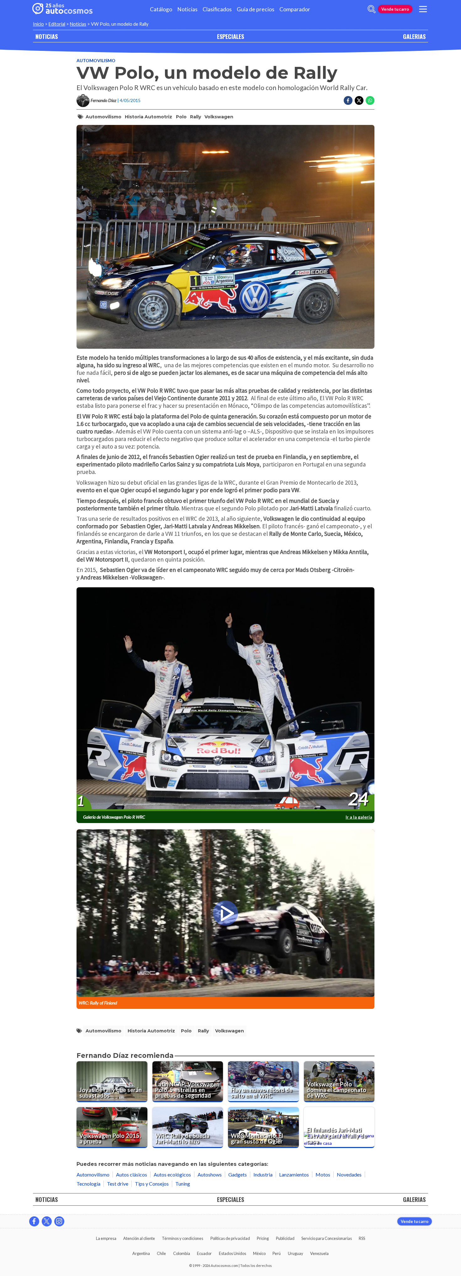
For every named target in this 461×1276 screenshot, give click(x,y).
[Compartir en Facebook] (348, 100)
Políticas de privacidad (230, 1238)
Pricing (263, 1238)
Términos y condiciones (182, 1238)
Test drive (117, 1184)
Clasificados (217, 9)
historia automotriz (148, 117)
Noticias (187, 9)
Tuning (182, 1184)
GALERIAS (414, 36)
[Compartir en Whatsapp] (370, 100)
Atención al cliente (139, 1238)
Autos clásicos (131, 1174)
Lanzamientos (294, 1174)
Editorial (57, 24)
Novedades (349, 1174)
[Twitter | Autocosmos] (47, 1221)
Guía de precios (255, 9)
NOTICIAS (46, 36)
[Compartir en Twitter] (359, 100)
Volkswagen (218, 117)
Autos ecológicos (172, 1174)
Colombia (181, 1253)
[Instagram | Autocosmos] (59, 1221)
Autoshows (210, 1174)
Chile (161, 1253)
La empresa (106, 1238)
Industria (263, 1174)
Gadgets (237, 1174)
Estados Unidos (232, 1253)
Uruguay (295, 1253)
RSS (362, 1238)
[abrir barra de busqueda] (371, 9)
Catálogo (161, 9)
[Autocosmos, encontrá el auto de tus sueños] (62, 9)
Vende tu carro (395, 9)
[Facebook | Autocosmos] (34, 1221)
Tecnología (88, 1184)
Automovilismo (96, 60)
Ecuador (204, 1253)
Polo (181, 117)
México (259, 1253)
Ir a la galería (359, 817)
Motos (322, 1174)
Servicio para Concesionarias (326, 1238)
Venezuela (319, 1253)
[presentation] (225, 699)
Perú (277, 1253)
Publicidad (285, 1238)
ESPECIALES (230, 36)
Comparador (294, 9)
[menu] (423, 9)
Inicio (38, 24)
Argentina (141, 1253)
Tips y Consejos (152, 1184)
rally (195, 117)
